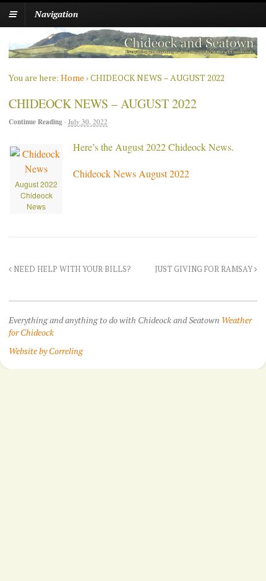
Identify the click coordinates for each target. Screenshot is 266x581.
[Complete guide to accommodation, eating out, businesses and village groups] (133, 51)
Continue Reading (35, 122)
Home (72, 77)
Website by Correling (46, 351)
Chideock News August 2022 (131, 173)
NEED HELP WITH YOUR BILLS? (71, 269)
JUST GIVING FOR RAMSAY (204, 269)
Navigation (56, 14)
